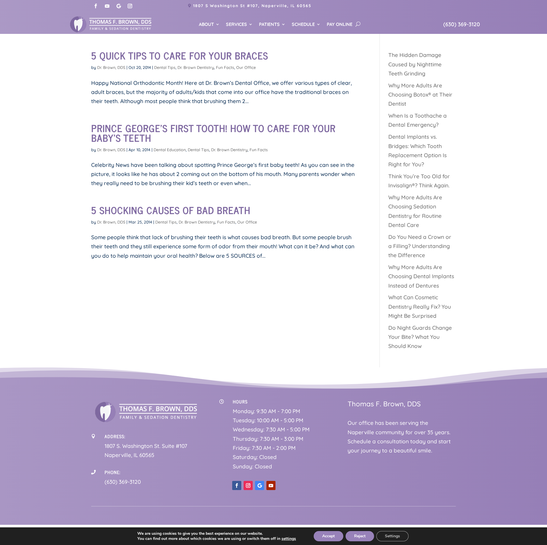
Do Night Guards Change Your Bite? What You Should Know (420, 337)
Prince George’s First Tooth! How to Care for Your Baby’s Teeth (213, 133)
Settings (392, 536)
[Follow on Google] (118, 6)
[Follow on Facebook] (95, 6)
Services (236, 24)
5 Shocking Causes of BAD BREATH (170, 210)
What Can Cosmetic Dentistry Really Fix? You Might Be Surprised (419, 306)
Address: (115, 436)
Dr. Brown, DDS (111, 67)
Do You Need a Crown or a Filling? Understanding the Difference (419, 246)
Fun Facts (225, 67)
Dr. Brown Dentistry (195, 67)
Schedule (303, 24)
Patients (269, 24)
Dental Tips (164, 67)
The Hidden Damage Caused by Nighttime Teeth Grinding (415, 64)
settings (288, 538)
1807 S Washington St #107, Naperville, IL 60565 (252, 5)
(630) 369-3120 (461, 24)
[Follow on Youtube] (107, 6)
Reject (360, 536)
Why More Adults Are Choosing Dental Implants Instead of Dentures (421, 276)
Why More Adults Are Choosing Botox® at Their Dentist (420, 94)
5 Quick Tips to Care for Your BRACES (179, 55)
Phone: (113, 472)
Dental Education (170, 149)
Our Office (246, 67)
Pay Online (339, 24)
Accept (328, 536)
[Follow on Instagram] (129, 6)
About (206, 24)
